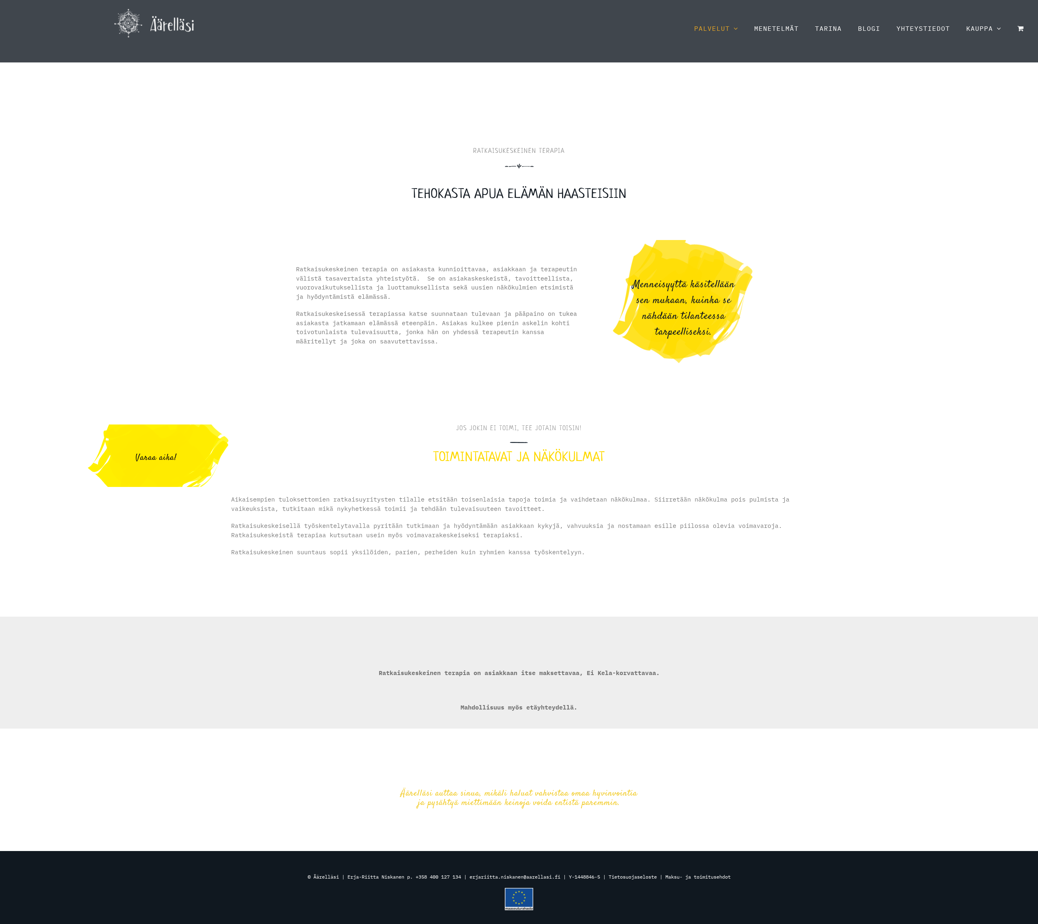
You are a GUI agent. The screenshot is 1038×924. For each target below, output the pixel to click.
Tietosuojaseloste (633, 877)
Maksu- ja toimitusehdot (698, 877)
